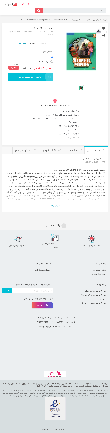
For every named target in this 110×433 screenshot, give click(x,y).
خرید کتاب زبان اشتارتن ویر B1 (94, 303)
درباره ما (103, 299)
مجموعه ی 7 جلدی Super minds (40, 173)
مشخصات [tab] (72, 150)
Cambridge (44, 43)
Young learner (22, 43)
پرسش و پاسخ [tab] (23, 150)
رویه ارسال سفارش (98, 274)
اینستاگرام (41, 305)
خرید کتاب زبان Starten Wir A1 (93, 295)
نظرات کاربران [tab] (49, 150)
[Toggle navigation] (103, 5)
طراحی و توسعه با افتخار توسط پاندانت (55, 429)
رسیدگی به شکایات (43, 270)
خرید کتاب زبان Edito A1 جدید (94, 291)
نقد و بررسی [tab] (94, 150)
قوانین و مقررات (99, 270)
